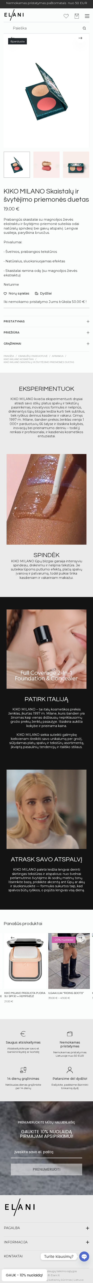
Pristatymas (14, 321)
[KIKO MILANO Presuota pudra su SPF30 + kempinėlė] (25, 961)
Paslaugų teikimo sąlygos (60, 1271)
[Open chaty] (84, 1256)
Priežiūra (11, 332)
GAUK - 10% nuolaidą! (24, 1275)
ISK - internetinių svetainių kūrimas (49, 1279)
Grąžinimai (12, 343)
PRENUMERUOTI (46, 1169)
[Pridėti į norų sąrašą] (38, 940)
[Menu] (87, 16)
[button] (46, 1228)
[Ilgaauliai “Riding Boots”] (69, 961)
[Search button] (84, 28)
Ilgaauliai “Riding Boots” (65, 993)
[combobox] (44, 28)
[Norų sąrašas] (66, 16)
